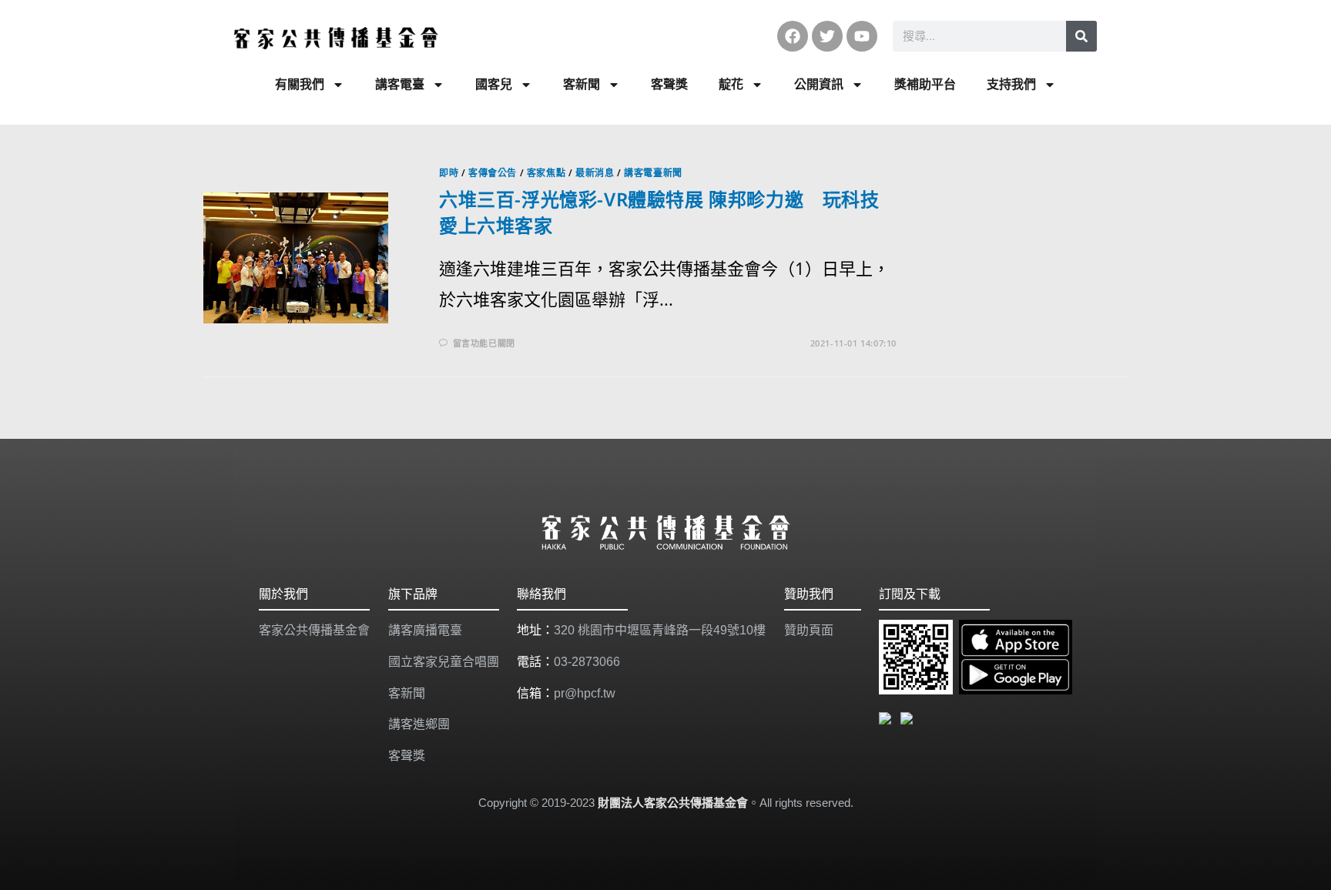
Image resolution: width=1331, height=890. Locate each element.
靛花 (731, 84)
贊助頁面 (808, 630)
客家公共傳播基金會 (314, 630)
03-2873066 (587, 661)
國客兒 (493, 84)
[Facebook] (792, 36)
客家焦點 (546, 172)
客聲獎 (669, 84)
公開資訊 (818, 84)
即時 (448, 172)
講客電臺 (399, 84)
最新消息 (594, 172)
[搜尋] (1081, 36)
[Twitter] (827, 36)
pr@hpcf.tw (584, 693)
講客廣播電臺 (425, 630)
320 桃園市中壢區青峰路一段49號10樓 (660, 630)
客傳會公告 (492, 172)
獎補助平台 (925, 84)
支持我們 (1011, 84)
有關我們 (299, 84)
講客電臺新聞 (653, 172)
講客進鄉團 (419, 724)
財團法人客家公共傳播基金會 (673, 802)
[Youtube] (862, 36)
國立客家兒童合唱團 (443, 661)
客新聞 (581, 84)
